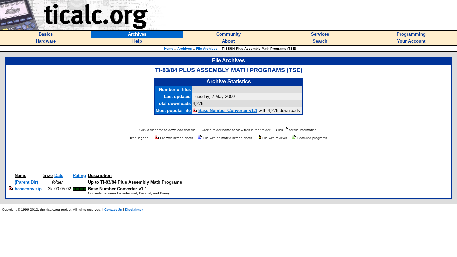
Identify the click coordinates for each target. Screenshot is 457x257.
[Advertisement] (228, 157)
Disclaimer (134, 209)
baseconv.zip (28, 188)
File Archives (207, 48)
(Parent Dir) (26, 182)
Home (168, 48)
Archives (184, 48)
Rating (79, 175)
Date (58, 175)
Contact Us (113, 209)
